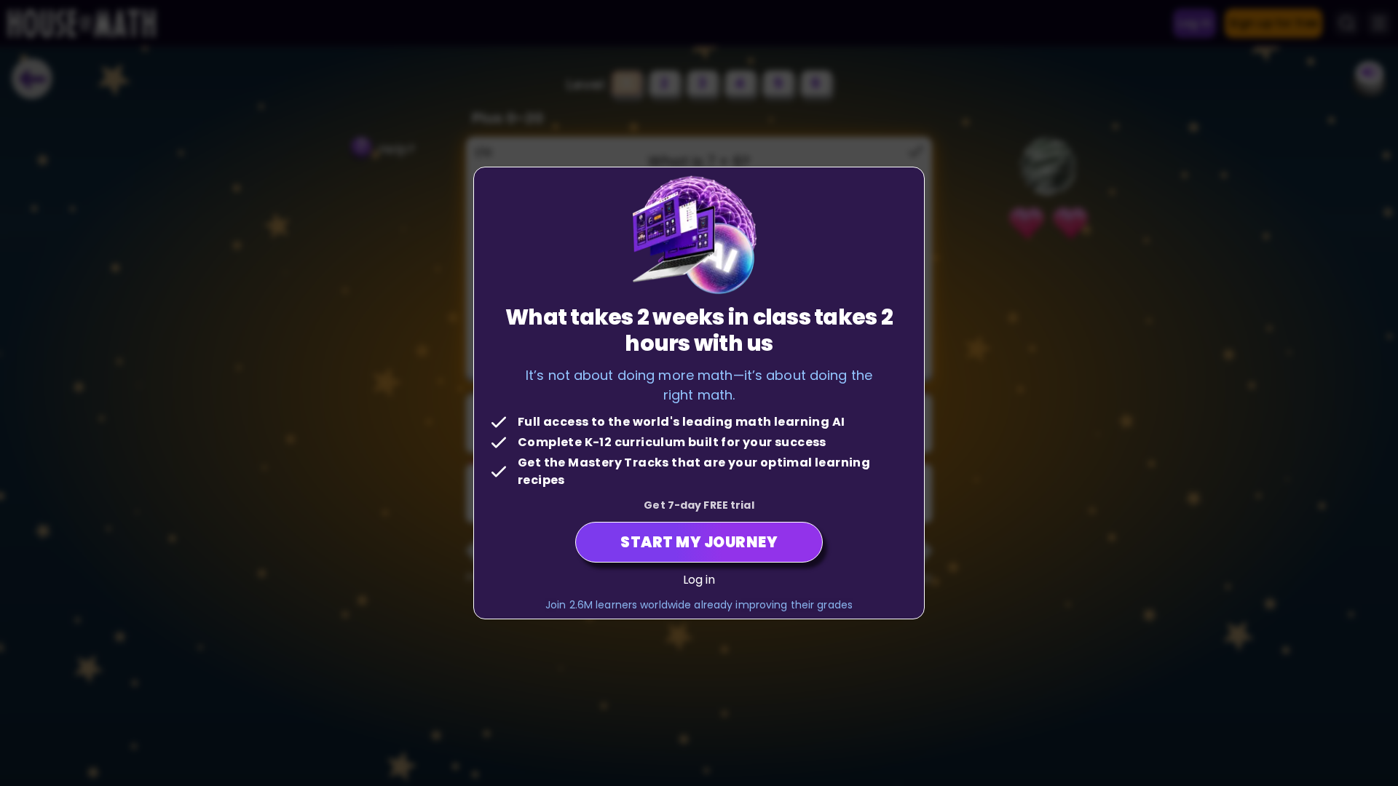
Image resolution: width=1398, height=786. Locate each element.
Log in (699, 579)
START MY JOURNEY (699, 542)
